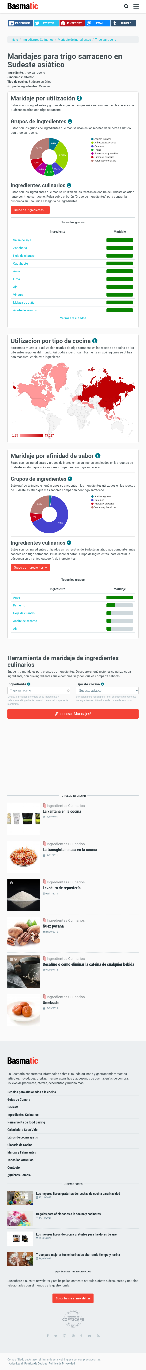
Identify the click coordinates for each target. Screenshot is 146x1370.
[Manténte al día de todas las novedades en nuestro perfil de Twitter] (55, 1336)
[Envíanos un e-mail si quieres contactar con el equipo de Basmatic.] (89, 1336)
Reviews (12, 1107)
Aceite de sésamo (25, 310)
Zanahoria (20, 248)
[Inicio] (22, 1060)
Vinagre (18, 295)
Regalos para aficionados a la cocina (31, 1092)
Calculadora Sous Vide (22, 1129)
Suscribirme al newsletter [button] (73, 1298)
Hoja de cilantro (24, 256)
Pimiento (19, 605)
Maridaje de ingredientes (74, 39)
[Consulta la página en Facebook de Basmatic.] (47, 1336)
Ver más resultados (73, 318)
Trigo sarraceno (105, 39)
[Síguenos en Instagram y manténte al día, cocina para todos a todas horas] (64, 1336)
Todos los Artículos (20, 1160)
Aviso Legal (16, 1363)
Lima (16, 279)
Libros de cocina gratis (22, 1137)
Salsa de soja (22, 240)
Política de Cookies (35, 1363)
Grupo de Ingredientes (29, 210)
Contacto (13, 1167)
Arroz (16, 271)
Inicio (14, 39)
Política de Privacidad (62, 1363)
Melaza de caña (24, 302)
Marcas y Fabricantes (21, 1152)
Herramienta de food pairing (26, 1122)
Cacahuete (20, 263)
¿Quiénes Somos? (19, 1175)
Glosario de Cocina (19, 1144)
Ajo (15, 287)
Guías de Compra (18, 1099)
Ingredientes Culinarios (37, 39)
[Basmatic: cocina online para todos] (22, 6)
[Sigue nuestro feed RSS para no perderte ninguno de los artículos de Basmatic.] (98, 1336)
